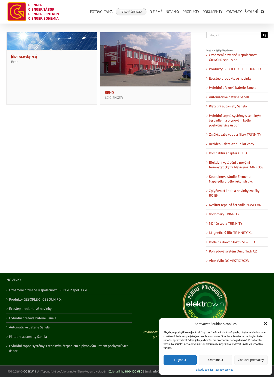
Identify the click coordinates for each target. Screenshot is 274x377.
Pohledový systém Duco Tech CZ (233, 251)
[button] (265, 324)
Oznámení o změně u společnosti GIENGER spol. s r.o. (48, 290)
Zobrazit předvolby (251, 360)
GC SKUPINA (31, 371)
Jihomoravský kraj (24, 56)
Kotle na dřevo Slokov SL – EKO (232, 242)
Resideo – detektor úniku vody (231, 144)
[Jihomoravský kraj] (52, 41)
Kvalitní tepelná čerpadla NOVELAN (235, 205)
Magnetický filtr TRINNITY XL (230, 233)
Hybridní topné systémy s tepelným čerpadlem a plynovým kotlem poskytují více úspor (235, 120)
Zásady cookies (204, 369)
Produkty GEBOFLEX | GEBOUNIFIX (235, 69)
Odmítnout (215, 360)
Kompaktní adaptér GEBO (228, 153)
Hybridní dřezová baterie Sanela (232, 87)
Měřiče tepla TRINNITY (225, 223)
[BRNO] (145, 59)
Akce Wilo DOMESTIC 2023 (229, 261)
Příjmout (180, 360)
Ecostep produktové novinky (230, 78)
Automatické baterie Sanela (229, 97)
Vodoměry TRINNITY (224, 214)
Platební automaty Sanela (228, 106)
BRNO (109, 92)
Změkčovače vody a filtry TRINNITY (235, 134)
